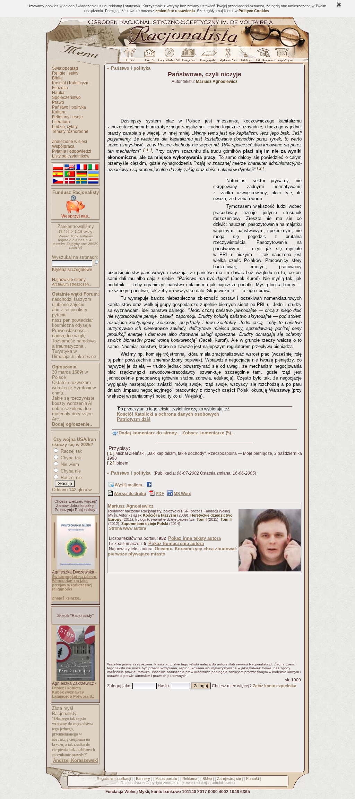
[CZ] (58, 181)
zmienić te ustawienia (175, 11)
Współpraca (63, 146)
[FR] (81, 167)
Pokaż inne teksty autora (194, 538)
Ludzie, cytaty (65, 126)
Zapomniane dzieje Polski (144, 523)
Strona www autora (127, 528)
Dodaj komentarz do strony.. (149, 432)
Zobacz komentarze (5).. (208, 432)
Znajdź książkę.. (66, 598)
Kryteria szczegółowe (72, 269)
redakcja (201, 783)
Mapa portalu (166, 778)
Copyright (154, 783)
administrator (223, 783)
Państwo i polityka (69, 107)
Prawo (58, 102)
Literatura (61, 121)
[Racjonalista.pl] (177, 45)
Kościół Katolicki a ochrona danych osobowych (168, 414)
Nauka (58, 92)
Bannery (143, 778)
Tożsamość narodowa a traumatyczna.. (74, 343)
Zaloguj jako (118, 685)
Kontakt (252, 778)
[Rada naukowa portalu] (263, 56)
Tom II (226, 519)
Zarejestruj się (229, 778)
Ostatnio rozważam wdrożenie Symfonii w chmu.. (74, 388)
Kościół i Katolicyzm (70, 82)
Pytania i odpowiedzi (71, 151)
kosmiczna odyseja (71, 325)
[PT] (70, 174)
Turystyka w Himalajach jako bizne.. (75, 354)
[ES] (58, 174)
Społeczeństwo (66, 97)
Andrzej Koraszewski (75, 760)
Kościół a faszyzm (159, 515)
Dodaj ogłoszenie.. (72, 424)
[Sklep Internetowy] (189, 56)
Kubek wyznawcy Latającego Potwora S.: (73, 694)
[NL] (93, 181)
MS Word (182, 493)
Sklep (207, 778)
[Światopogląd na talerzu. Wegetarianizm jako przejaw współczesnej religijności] (76, 568)
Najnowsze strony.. (69, 279)
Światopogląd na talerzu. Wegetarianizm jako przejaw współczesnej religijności (74, 583)
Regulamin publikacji (114, 778)
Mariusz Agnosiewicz (131, 506)
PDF (160, 493)
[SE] (81, 181)
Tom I (202, 519)
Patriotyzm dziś (133, 419)
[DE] (81, 174)
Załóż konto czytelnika (274, 685)
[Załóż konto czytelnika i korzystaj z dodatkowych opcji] (282, 56)
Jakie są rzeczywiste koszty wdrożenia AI (73, 401)
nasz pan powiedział (72, 320)
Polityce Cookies (254, 11)
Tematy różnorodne (70, 131)
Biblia (57, 78)
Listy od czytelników (70, 156)
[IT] (93, 167)
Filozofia (60, 87)
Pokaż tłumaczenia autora (176, 543)
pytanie (59, 314)
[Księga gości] (209, 56)
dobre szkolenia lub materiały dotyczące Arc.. (72, 414)
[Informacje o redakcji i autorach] (245, 56)
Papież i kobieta (66, 688)
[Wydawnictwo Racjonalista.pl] (228, 56)
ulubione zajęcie (68, 304)
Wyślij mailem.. (129, 485)
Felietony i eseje (67, 116)
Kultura (59, 112)
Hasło (163, 685)
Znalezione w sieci (69, 141)
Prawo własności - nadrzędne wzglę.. (70, 333)
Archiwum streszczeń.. (71, 284)
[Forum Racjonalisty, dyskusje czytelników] (131, 56)
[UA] (93, 174)
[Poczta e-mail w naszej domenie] (149, 56)
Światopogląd (65, 68)
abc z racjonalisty (69, 309)
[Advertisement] (159, 218)
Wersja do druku (130, 493)
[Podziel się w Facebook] (149, 485)
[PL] (58, 167)
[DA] (70, 181)
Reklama (189, 778)
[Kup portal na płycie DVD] (169, 56)
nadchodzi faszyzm (71, 299)
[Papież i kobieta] (76, 679)
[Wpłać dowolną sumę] (75, 212)
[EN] (70, 167)
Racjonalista (131, 783)
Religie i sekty (65, 73)
